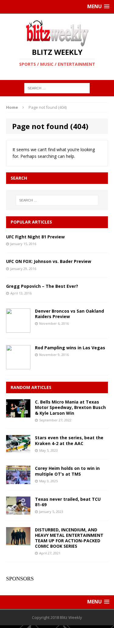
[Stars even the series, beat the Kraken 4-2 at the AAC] (18, 450)
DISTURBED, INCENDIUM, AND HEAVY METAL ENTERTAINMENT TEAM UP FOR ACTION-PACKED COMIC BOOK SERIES (69, 538)
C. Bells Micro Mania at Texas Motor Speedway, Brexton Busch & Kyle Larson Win (70, 407)
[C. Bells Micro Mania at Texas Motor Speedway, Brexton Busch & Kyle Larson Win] (18, 414)
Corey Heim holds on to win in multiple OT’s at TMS (67, 471)
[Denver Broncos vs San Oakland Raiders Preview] (18, 329)
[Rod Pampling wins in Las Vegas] (18, 366)
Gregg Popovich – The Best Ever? (42, 286)
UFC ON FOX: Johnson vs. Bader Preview (48, 261)
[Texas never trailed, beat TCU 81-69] (18, 511)
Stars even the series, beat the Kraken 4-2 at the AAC (69, 440)
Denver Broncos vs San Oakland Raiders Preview (69, 313)
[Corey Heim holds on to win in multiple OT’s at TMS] (18, 480)
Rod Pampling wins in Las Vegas (70, 348)
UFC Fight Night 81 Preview (35, 237)
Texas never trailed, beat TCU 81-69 (68, 501)
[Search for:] (57, 88)
